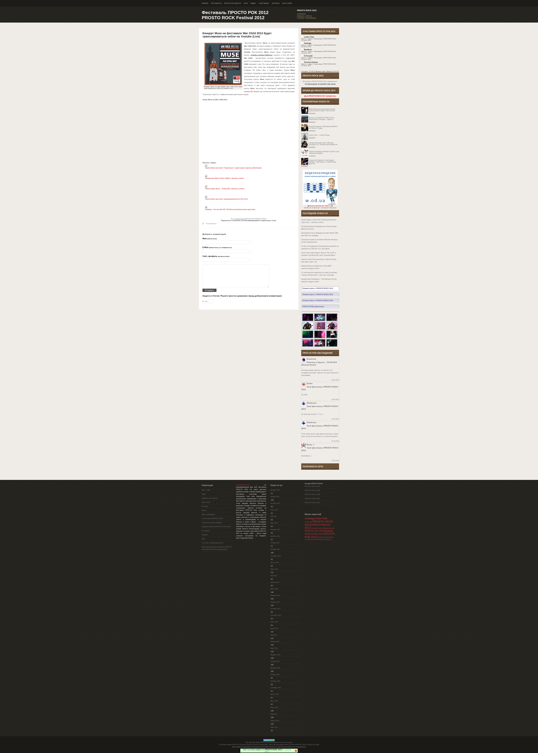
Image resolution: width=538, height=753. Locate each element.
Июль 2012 (274, 701)
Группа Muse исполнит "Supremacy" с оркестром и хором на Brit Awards (233, 168)
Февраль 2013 (275, 655)
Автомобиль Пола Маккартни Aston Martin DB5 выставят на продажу (319, 234)
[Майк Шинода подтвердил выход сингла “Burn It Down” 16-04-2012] (320, 107)
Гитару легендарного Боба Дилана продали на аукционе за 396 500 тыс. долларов (320, 247)
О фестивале (264, 3)
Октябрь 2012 (275, 681)
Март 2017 (274, 523)
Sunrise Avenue (311, 62)
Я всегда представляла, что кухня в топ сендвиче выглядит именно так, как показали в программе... (319, 372)
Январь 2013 (275, 661)
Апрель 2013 (274, 641)
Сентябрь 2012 (275, 688)
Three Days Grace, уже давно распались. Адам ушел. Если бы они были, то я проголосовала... (320, 435)
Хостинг (284, 742)
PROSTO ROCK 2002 (312, 502)
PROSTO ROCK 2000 (312, 494)
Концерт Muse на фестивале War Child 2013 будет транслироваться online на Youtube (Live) (237, 35)
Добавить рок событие (210, 498)
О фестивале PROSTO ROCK (212, 518)
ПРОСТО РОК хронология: (313, 307)
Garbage (307, 43)
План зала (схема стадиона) (212, 522)
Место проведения (208, 514)
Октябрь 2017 (275, 503)
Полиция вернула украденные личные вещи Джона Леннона (319, 227)
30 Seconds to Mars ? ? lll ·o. (312, 414)
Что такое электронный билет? (213, 543)
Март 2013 (274, 648)
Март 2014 (274, 589)
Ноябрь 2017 (275, 496)
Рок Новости (216, 3)
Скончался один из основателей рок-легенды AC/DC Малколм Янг (319, 241)
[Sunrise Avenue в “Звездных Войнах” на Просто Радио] (320, 124)
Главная (205, 3)
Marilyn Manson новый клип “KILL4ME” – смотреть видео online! (317, 267)
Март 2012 (274, 727)
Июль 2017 (274, 510)
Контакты (276, 3)
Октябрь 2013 (275, 608)
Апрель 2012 (274, 720)
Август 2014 (274, 562)
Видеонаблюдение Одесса (320, 206)
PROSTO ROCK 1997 (312, 486)
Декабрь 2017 (275, 490)
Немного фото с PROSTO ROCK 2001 (318, 301)
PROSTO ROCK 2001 (312, 498)
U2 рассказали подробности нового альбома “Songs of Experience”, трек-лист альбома (319, 274)
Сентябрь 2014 (275, 556)
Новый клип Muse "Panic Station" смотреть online (224, 178)
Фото (246, 3)
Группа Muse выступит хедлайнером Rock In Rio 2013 (226, 199)
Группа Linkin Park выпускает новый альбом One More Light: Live (318, 260)
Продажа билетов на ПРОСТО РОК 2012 (216, 526)
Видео (253, 3)
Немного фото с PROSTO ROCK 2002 (318, 295)
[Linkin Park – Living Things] (320, 133)
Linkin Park (309, 37)
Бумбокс (308, 50)
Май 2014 (273, 575)
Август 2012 (274, 694)
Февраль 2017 (275, 529)
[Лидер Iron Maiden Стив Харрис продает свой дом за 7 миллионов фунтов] (320, 158)
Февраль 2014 (275, 595)
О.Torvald (308, 56)
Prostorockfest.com (243, 485)
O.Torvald (308, 522)
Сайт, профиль (215, 256)
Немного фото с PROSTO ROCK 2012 (318, 288)
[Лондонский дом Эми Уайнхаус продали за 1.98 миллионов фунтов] (320, 140)
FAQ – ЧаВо (206, 490)
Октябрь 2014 (275, 549)
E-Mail (217, 247)
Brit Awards (255, 92)
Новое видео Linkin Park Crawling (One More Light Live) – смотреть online (318, 221)
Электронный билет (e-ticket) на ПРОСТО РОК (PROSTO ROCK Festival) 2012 (217, 548)
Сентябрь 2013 (275, 615)
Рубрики (205, 535)
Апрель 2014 (274, 582)
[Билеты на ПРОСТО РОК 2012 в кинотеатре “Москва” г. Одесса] (320, 115)
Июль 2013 (274, 622)
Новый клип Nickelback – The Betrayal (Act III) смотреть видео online (319, 280)
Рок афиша (206, 530)
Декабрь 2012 (275, 668)
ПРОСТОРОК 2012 (314, 534)
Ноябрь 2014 (275, 543)
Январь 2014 (275, 602)
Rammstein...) (306, 456)
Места (204, 510)
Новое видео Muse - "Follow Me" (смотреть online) (224, 189)
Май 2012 (273, 714)
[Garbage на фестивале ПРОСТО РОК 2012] (332, 338)
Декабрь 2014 (275, 536)
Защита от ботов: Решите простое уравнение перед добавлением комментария (242, 296)
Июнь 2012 (274, 707)
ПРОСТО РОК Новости (232, 3)
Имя (209, 238)
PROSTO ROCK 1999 (312, 490)
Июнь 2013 (274, 628)
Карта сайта (287, 3)
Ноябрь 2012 (275, 674)
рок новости (327, 539)
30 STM (304, 395)
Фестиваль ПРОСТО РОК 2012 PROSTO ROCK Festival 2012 (235, 15)
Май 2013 (273, 635)
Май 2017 (273, 516)
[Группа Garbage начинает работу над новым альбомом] (320, 149)
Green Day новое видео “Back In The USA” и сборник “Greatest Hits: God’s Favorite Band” (318, 254)
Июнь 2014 (274, 569)
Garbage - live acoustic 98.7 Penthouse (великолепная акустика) (230, 209)
